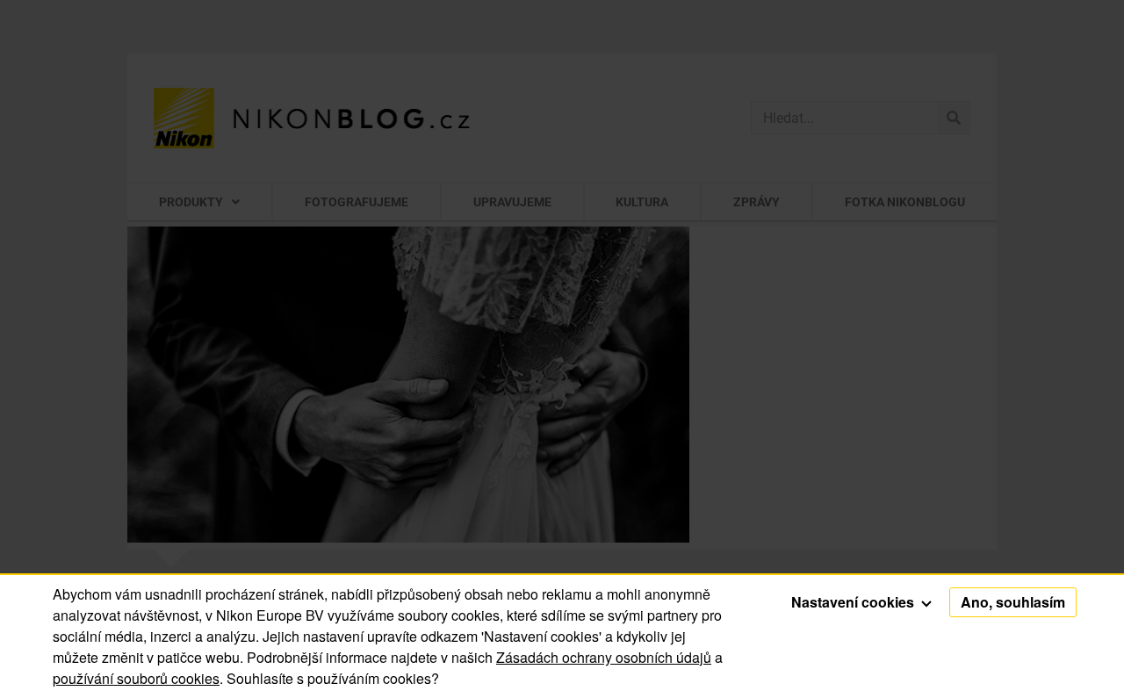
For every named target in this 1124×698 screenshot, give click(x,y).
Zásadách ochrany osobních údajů (603, 657)
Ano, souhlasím (1013, 602)
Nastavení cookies (854, 602)
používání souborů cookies (136, 678)
